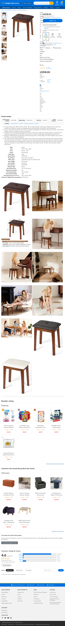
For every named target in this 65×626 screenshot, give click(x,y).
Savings (19, 7)
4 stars (20, 555)
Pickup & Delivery (38, 7)
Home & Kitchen (8, 10)
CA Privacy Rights (54, 596)
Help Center (32, 585)
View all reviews (6, 565)
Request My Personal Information (54, 599)
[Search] (51, 3)
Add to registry (57, 47)
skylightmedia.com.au (44, 91)
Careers (52, 7)
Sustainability (4, 601)
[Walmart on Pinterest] (11, 618)
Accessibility (36, 598)
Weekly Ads (51, 585)
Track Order (41, 585)
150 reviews (49, 68)
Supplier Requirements (7, 603)
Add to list (48, 47)
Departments (7, 7)
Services (14, 7)
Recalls (35, 596)
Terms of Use (53, 592)
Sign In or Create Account (19, 585)
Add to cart (52, 20)
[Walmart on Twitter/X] (5, 618)
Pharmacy (46, 7)
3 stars (20, 557)
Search (60, 570)
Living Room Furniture (21, 10)
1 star (21, 561)
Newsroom (4, 596)
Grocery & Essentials (27, 7)
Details (54, 44)
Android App (4, 612)
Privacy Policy (53, 594)
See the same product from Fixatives (55, 463)
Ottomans (36, 123)
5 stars (20, 554)
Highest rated (19, 570)
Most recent (9, 570)
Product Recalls (37, 601)
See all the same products (58, 531)
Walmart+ (20, 598)
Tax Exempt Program (38, 603)
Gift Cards (20, 601)
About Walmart (5, 592)
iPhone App (4, 610)
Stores (19, 594)
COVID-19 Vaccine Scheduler (40, 592)
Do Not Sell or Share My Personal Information (55, 603)
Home (2, 10)
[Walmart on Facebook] (2, 618)
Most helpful (28, 570)
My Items (58, 7)
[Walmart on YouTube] (8, 618)
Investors (4, 598)
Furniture (14, 10)
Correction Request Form (10, 543)
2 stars (20, 559)
